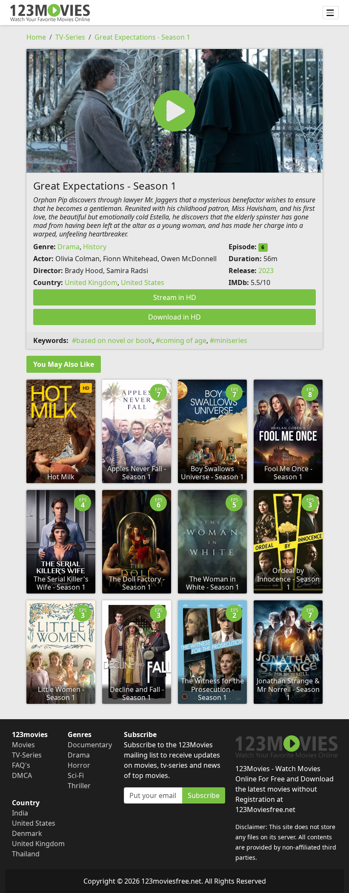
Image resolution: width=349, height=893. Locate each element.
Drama (68, 246)
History (94, 246)
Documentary (90, 744)
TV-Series (70, 37)
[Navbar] (331, 13)
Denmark (27, 833)
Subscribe (204, 795)
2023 (266, 270)
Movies (23, 744)
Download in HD (174, 317)
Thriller (79, 785)
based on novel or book (114, 340)
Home (36, 37)
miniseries (230, 340)
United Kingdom (91, 282)
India (20, 813)
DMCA (22, 775)
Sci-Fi (76, 775)
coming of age (183, 340)
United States (142, 282)
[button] (174, 111)
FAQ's (21, 765)
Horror (79, 765)
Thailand (26, 853)
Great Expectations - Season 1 (142, 37)
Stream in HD (174, 297)
